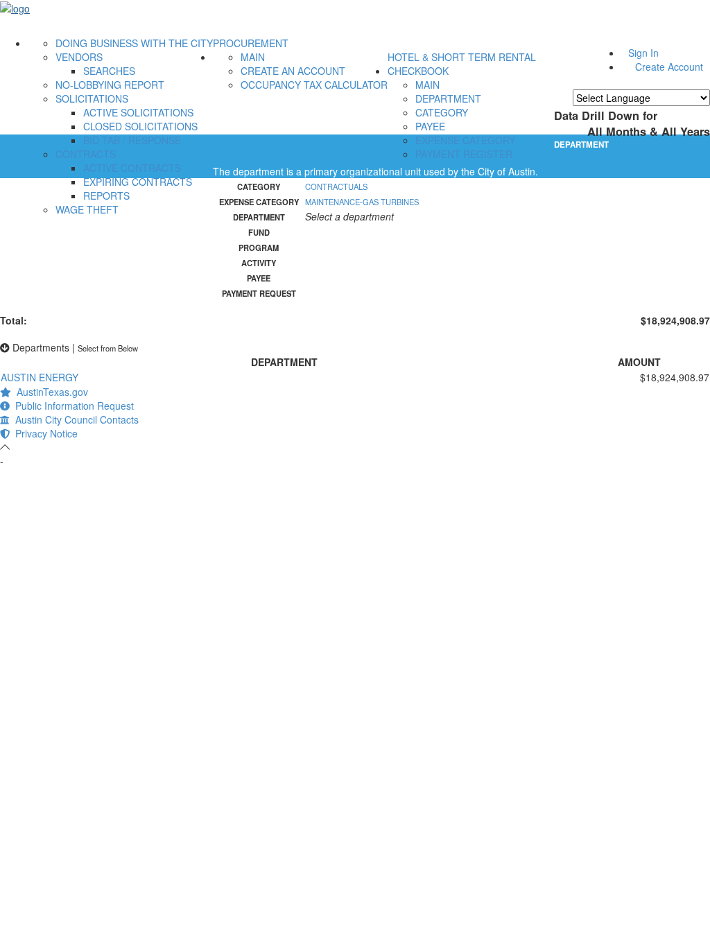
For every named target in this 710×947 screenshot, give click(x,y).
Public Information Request (72, 405)
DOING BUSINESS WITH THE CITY (134, 43)
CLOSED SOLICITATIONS (140, 126)
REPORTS (106, 195)
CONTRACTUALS (336, 186)
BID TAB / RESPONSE (132, 140)
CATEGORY (441, 112)
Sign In (643, 53)
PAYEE (430, 126)
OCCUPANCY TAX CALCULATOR (314, 85)
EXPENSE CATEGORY (465, 140)
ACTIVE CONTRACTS (132, 168)
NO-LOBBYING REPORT (109, 85)
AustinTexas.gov (49, 392)
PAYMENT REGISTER (463, 154)
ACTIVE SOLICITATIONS (138, 112)
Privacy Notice (44, 433)
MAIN (253, 57)
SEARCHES (109, 71)
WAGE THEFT (87, 209)
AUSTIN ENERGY (39, 377)
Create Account (669, 66)
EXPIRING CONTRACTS (137, 182)
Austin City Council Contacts (74, 419)
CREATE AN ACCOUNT (293, 71)
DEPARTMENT (448, 98)
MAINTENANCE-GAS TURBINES (362, 201)
